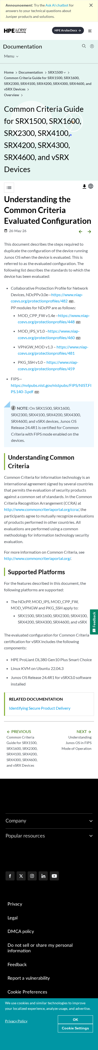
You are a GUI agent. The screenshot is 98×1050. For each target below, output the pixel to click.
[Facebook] (10, 876)
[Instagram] (32, 876)
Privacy (15, 904)
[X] (21, 876)
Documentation (22, 46)
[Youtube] (54, 876)
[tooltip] (84, 187)
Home (9, 72)
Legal (13, 918)
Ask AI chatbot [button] (56, 5)
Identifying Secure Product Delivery (39, 708)
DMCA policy (21, 931)
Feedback (17, 965)
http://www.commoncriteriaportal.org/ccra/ (41, 509)
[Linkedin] (43, 876)
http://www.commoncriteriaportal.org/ (37, 558)
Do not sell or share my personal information (40, 948)
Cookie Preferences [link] (27, 992)
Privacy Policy (16, 1021)
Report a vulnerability (29, 978)
